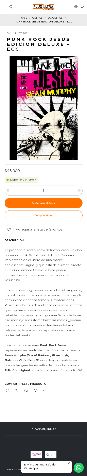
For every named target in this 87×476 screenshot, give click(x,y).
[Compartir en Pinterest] (35, 391)
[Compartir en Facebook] (8, 391)
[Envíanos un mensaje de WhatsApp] (79, 468)
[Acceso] (76, 7)
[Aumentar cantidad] (79, 191)
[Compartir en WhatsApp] (26, 391)
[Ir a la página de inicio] (43, 7)
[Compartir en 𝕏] (17, 391)
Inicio (23, 18)
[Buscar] (11, 7)
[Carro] (82, 7)
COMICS (37, 18)
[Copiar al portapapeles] (44, 391)
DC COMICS (55, 18)
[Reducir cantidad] (8, 191)
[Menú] (5, 7)
